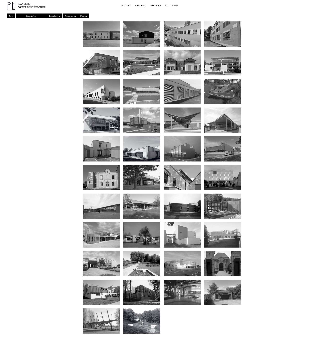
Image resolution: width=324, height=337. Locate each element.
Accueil (126, 5)
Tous (11, 16)
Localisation (54, 16)
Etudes (83, 16)
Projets (140, 5)
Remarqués (70, 16)
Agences (155, 5)
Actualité (171, 5)
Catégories (31, 16)
